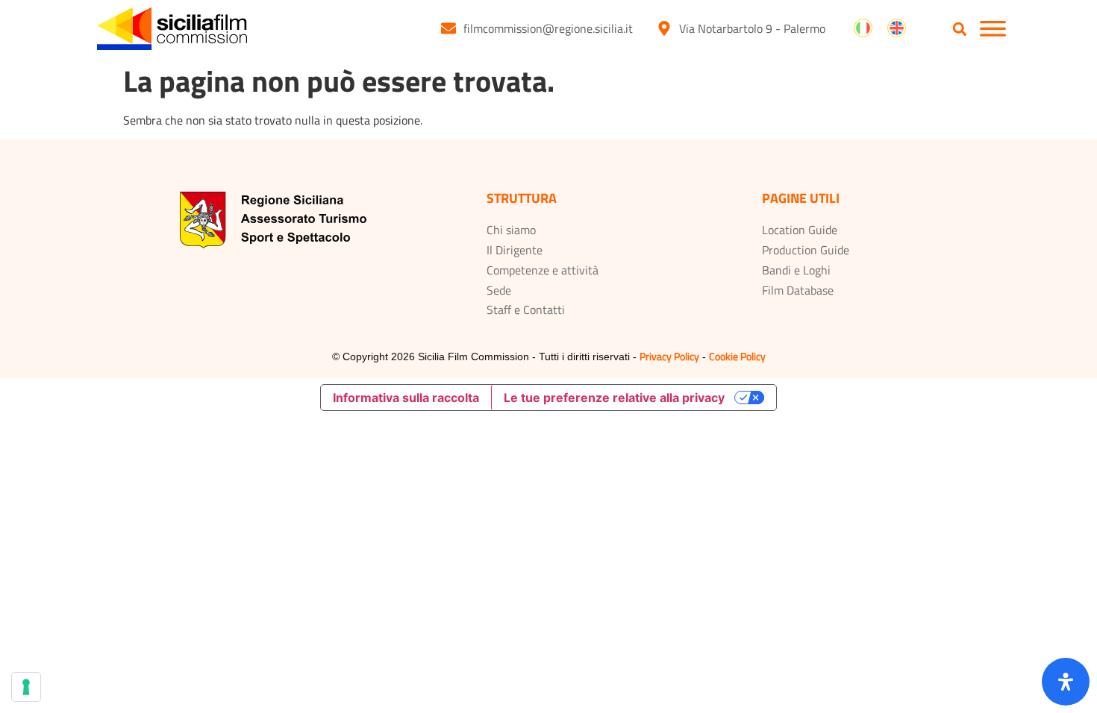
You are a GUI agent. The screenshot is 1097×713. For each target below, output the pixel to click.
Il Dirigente (515, 250)
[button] (960, 29)
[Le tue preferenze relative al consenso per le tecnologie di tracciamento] (26, 687)
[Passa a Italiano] (863, 28)
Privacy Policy (669, 356)
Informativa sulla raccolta (406, 397)
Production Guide (805, 250)
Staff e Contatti (526, 309)
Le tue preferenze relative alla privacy (614, 397)
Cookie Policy (737, 356)
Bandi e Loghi (796, 270)
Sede (499, 290)
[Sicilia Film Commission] (172, 28)
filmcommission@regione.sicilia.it (548, 28)
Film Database (798, 290)
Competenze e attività (542, 270)
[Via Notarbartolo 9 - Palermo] (664, 28)
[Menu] (993, 28)
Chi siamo (511, 230)
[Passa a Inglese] (896, 28)
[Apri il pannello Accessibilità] (1066, 682)
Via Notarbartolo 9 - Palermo (752, 28)
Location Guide (799, 230)
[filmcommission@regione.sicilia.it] (448, 28)
